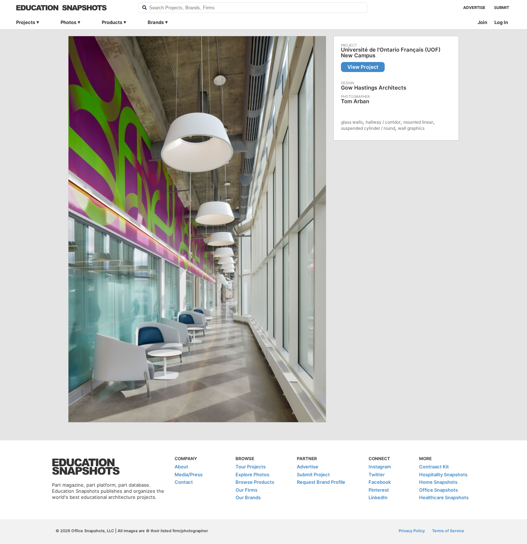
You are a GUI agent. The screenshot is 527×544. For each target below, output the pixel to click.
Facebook (380, 482)
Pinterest (379, 490)
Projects (25, 22)
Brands (156, 22)
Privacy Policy (412, 530)
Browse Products (255, 482)
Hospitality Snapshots (443, 474)
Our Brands (248, 497)
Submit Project (313, 474)
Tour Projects (251, 466)
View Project (362, 67)
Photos (68, 22)
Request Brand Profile (321, 482)
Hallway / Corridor (383, 122)
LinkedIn (378, 497)
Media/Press (189, 474)
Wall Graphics (411, 128)
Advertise (474, 7)
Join (482, 22)
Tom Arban (355, 101)
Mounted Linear (418, 122)
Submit (501, 7)
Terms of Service (448, 530)
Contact (184, 482)
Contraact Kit (434, 466)
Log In (501, 22)
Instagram (380, 466)
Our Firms (246, 490)
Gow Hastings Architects (373, 87)
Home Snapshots (438, 482)
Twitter (377, 474)
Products (112, 22)
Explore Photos (252, 474)
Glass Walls (352, 122)
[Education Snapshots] (72, 7)
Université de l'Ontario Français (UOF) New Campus (391, 52)
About (181, 466)
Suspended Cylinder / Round (368, 128)
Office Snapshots (438, 490)
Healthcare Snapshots (444, 497)
